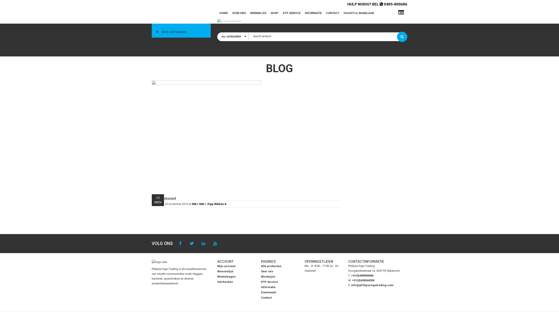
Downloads (268, 292)
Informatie (313, 13)
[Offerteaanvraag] (401, 12)
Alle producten (271, 266)
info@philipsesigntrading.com (372, 285)
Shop (274, 13)
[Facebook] (180, 243)
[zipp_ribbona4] (247, 135)
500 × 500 (198, 204)
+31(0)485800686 (362, 275)
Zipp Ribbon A (216, 204)
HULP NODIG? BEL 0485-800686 (377, 4)
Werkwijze (258, 13)
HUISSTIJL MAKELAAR (359, 13)
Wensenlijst (225, 271)
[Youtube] (215, 243)
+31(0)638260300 (363, 280)
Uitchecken (225, 282)
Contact (332, 13)
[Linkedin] (203, 243)
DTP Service (291, 13)
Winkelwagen (226, 276)
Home (223, 13)
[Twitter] (192, 243)
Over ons (239, 13)
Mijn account (226, 266)
